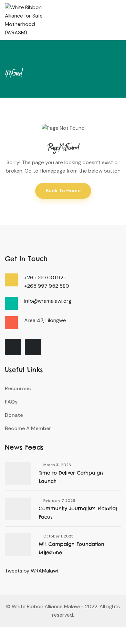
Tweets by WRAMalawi (31, 570)
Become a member (28, 428)
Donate (14, 415)
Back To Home (63, 190)
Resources (18, 388)
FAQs (11, 401)
